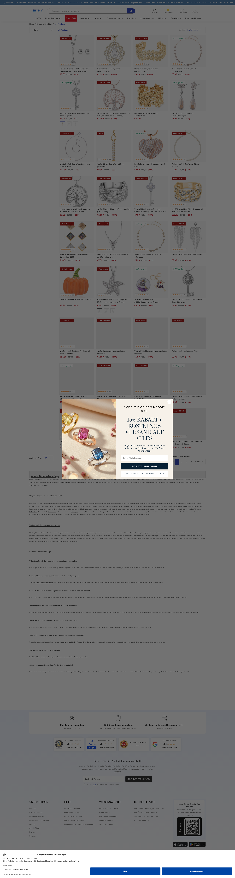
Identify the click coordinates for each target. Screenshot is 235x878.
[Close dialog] (169, 402)
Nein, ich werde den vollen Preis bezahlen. (144, 474)
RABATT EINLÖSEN (144, 466)
